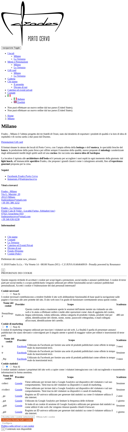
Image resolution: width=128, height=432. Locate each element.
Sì (19, 294)
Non (15, 294)
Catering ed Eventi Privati (20, 245)
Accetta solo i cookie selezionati (18, 417)
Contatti (11, 239)
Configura (7, 423)
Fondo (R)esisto (15, 251)
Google (18, 383)
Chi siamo (12, 237)
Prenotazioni (7, 142)
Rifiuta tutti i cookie (45, 417)
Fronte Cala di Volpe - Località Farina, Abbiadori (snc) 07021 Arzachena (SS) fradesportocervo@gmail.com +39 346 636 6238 (28, 214)
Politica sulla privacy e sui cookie (17, 426)
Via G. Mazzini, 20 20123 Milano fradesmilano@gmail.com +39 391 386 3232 (14, 197)
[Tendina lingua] (9, 96)
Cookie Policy (14, 253)
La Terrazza (13, 242)
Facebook (22, 346)
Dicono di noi (14, 248)
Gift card (18, 142)
